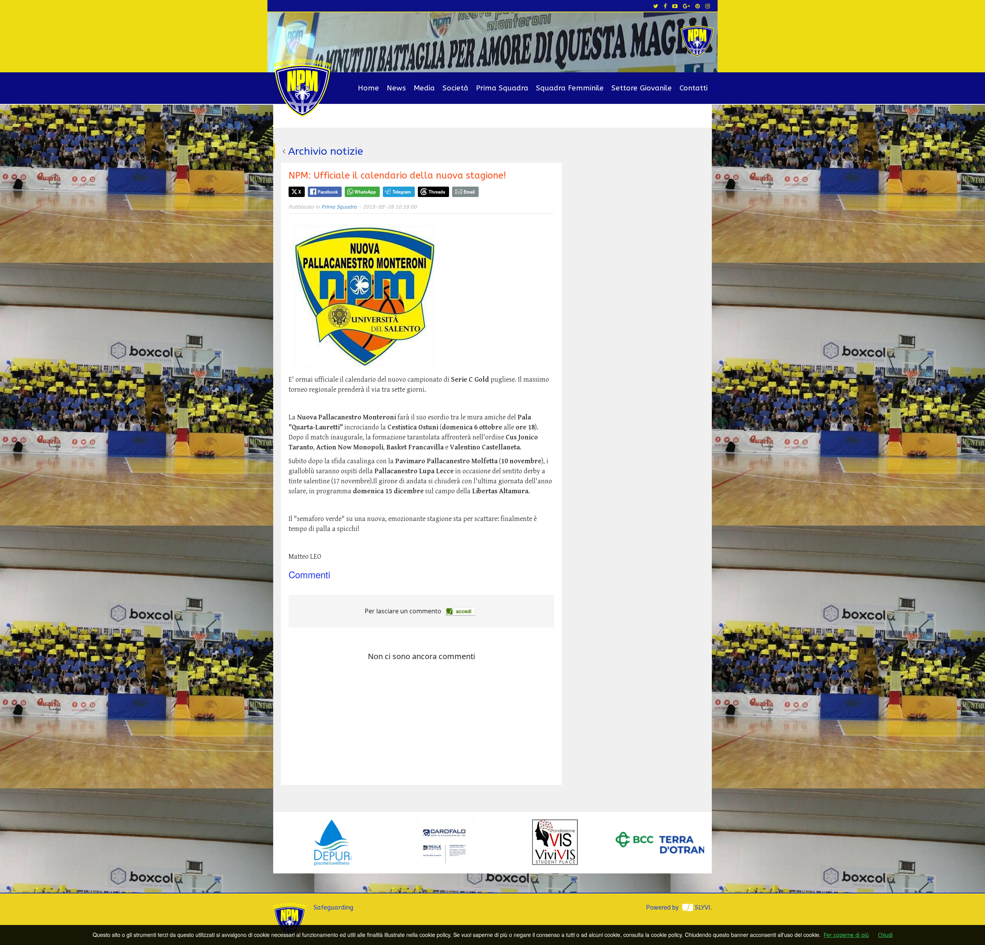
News (396, 88)
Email (469, 192)
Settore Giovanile (641, 88)
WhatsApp (365, 192)
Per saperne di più (846, 935)
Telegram (401, 192)
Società (455, 88)
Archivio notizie (325, 151)
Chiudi (885, 935)
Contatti (693, 88)
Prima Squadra (502, 88)
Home (368, 88)
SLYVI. (703, 907)
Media (424, 88)
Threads (437, 192)
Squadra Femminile (570, 88)
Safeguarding (333, 907)
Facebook (328, 192)
